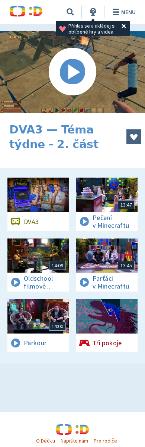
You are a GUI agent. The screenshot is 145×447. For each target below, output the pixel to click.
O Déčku (45, 440)
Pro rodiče (105, 440)
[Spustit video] (72, 72)
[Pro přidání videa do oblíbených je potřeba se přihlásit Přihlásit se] (133, 136)
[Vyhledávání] (70, 12)
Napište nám (74, 440)
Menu (128, 12)
